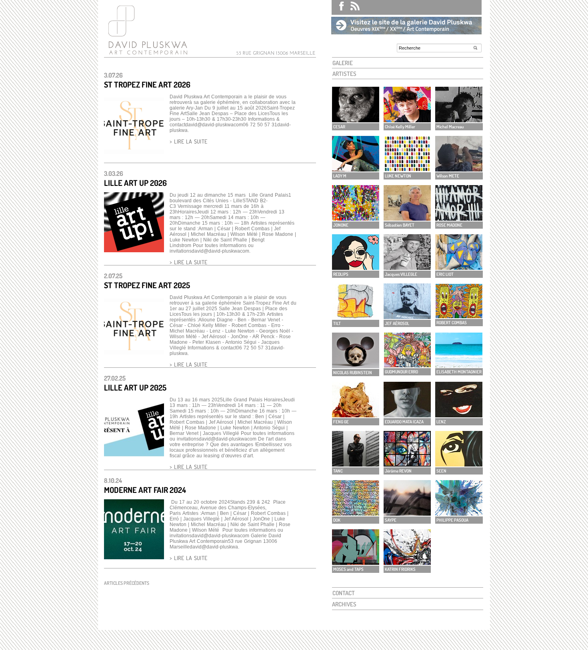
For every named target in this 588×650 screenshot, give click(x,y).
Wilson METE (447, 176)
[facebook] (338, 7)
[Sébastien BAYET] (407, 218)
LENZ (441, 422)
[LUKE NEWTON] (407, 169)
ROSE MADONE (449, 225)
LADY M (339, 176)
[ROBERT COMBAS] (458, 316)
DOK (336, 520)
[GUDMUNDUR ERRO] (407, 365)
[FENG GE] (355, 415)
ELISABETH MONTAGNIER (459, 372)
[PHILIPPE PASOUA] (458, 513)
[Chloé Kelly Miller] (407, 120)
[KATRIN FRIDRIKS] (407, 562)
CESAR (339, 127)
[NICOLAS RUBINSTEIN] (355, 366)
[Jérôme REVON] (407, 464)
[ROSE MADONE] (458, 218)
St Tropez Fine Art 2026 (147, 84)
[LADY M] (355, 169)
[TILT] (355, 316)
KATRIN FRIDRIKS (400, 569)
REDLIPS (340, 274)
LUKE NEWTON (398, 176)
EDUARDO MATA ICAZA (404, 422)
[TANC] (355, 464)
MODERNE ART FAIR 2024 (145, 490)
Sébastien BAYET (399, 225)
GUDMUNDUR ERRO (401, 372)
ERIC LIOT (445, 274)
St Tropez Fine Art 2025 (147, 285)
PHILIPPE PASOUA (452, 520)
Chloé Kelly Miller (400, 127)
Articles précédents (126, 583)
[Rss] (352, 7)
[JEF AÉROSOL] (407, 316)
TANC (338, 471)
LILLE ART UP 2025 (135, 387)
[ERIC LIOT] (458, 267)
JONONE (340, 225)
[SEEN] (458, 464)
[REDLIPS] (355, 267)
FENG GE (341, 422)
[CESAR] (355, 120)
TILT (337, 323)
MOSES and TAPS (348, 569)
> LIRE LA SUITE (188, 141)
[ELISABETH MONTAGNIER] (458, 365)
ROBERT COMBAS (451, 322)
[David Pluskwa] (146, 54)
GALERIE (342, 63)
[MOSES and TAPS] (355, 562)
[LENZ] (458, 415)
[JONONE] (355, 218)
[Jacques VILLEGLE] (407, 267)
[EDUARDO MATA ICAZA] (407, 415)
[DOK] (355, 513)
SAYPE (390, 520)
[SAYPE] (407, 513)
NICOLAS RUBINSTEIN (352, 372)
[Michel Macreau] (458, 120)
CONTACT (343, 593)
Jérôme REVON (398, 471)
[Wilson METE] (458, 169)
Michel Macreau (450, 127)
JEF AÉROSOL (397, 323)
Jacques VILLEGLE (401, 274)
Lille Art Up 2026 (135, 182)
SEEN (441, 471)
